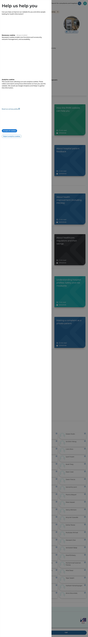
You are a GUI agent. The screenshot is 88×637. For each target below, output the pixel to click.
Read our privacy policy (10, 109)
